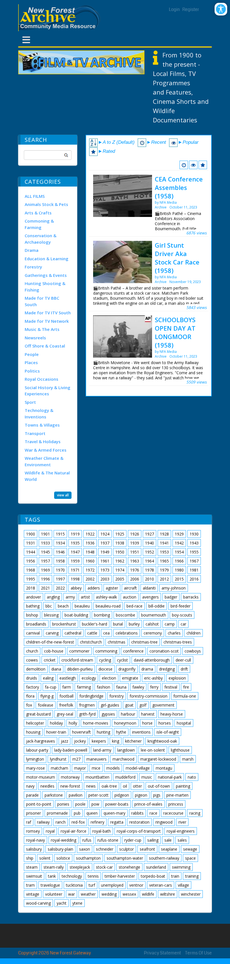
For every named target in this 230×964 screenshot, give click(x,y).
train (175, 876)
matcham (59, 768)
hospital (184, 723)
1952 (149, 552)
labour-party (37, 750)
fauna (121, 687)
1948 (90, 552)
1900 (30, 534)
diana (56, 669)
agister (112, 588)
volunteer (53, 894)
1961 (104, 561)
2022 (60, 588)
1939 (134, 543)
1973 (104, 570)
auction (129, 597)
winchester (191, 894)
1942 (179, 543)
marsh (188, 759)
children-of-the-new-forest (50, 642)
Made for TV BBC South (42, 301)
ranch (61, 822)
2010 (149, 579)
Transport (35, 433)
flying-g (47, 696)
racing (194, 813)
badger (171, 597)
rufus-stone (107, 840)
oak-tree (109, 786)
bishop (32, 615)
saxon (84, 849)
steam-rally (53, 867)
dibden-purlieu (80, 669)
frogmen (87, 705)
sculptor (126, 849)
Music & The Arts (42, 329)
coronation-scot (164, 651)
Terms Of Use (198, 953)
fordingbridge (91, 696)
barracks (191, 597)
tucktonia (74, 885)
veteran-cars (160, 885)
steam (32, 867)
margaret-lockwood (158, 759)
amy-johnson (174, 588)
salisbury (34, 849)
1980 (179, 570)
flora (30, 696)
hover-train (56, 732)
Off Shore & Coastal (45, 346)
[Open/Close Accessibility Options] (221, 9)
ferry (154, 687)
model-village (138, 768)
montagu (164, 768)
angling (53, 597)
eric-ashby (153, 678)
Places (31, 362)
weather (88, 894)
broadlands (36, 624)
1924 (104, 534)
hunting (103, 732)
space (190, 858)
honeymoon (125, 723)
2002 (90, 579)
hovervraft (81, 732)
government (163, 705)
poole (80, 804)
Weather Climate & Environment (44, 461)
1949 (104, 552)
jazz (64, 741)
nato (192, 777)
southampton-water (125, 858)
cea (106, 633)
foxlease (45, 705)
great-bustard (38, 714)
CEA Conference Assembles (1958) (179, 187)
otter (137, 786)
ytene (77, 903)
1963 (134, 561)
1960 (90, 561)
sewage (190, 849)
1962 (119, 561)
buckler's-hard (94, 624)
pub (77, 813)
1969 (45, 570)
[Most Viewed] (193, 165)
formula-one (184, 696)
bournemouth (153, 615)
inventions (141, 732)
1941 (164, 543)
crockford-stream (77, 660)
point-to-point (38, 804)
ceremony (153, 633)
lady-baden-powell (70, 750)
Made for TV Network (47, 321)
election (109, 678)
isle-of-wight (168, 732)
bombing (102, 615)
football (66, 696)
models (113, 768)
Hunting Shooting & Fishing (45, 287)
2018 (30, 588)
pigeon (141, 795)
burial (118, 624)
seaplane (169, 849)
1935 (75, 543)
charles (174, 633)
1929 (179, 534)
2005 (119, 579)
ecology (89, 678)
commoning (106, 651)
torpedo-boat (153, 876)
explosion (177, 678)
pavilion (75, 795)
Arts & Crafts (38, 213)
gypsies (108, 714)
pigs (156, 795)
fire (186, 687)
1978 (149, 570)
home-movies (95, 723)
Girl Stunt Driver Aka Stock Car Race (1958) (177, 258)
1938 (119, 543)
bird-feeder (180, 606)
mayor (80, 768)
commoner (79, 651)
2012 (164, 579)
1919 (75, 534)
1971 (75, 570)
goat (129, 705)
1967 (194, 561)
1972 (90, 570)
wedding (109, 894)
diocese (105, 669)
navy (30, 786)
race (153, 813)
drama (147, 669)
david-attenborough (152, 660)
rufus (86, 840)
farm (66, 687)
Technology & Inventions (39, 413)
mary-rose (35, 768)
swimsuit (34, 876)
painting (183, 786)
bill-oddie (156, 606)
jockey (80, 741)
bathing (33, 606)
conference (133, 651)
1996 (45, 579)
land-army (102, 750)
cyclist (122, 660)
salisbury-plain (60, 849)
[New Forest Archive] (60, 17)
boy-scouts (182, 615)
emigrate (130, 678)
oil (125, 786)
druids (31, 678)
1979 (164, 570)
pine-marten (177, 795)
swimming (181, 867)
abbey (76, 588)
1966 (179, 561)
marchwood (123, 759)
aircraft (130, 588)
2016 (194, 579)
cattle (92, 633)
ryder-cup (132, 840)
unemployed (112, 885)
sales (182, 840)
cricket (50, 660)
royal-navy (35, 840)
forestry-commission (148, 696)
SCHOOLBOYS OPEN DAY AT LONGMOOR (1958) (175, 332)
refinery (97, 822)
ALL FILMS (35, 196)
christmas (116, 642)
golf (142, 705)
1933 (45, 543)
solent (44, 858)
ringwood (164, 822)
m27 (76, 759)
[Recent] (184, 165)
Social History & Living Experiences (47, 391)
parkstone (54, 795)
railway (43, 822)
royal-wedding (63, 840)
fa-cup (50, 687)
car (183, 624)
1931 (30, 543)
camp (170, 624)
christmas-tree (144, 642)
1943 (194, 543)
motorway (70, 777)
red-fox (78, 822)
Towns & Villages (42, 425)
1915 (60, 534)
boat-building (76, 615)
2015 (179, 579)
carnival (33, 633)
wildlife (148, 894)
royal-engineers (181, 831)
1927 (149, 534)
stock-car (104, 867)
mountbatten (97, 777)
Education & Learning (46, 258)
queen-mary (114, 813)
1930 (194, 534)
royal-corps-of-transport (139, 831)
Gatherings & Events (46, 275)
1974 (119, 570)
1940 (149, 543)
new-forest (70, 786)
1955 (194, 552)
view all (63, 495)
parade (32, 795)
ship (29, 858)
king (115, 741)
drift (184, 669)
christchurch (91, 642)
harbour (128, 714)
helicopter (35, 723)
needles (47, 786)
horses (164, 723)
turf (92, 885)
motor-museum (40, 777)
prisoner (33, 813)
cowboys (193, 651)
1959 (75, 561)
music (146, 777)
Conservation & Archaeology (40, 239)
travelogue (50, 885)
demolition (35, 669)
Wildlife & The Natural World (47, 476)
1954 (179, 552)
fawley (138, 687)
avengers (150, 597)
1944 (30, 552)
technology (72, 876)
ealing (48, 678)
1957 (45, 561)
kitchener (133, 741)
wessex (129, 894)
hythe (121, 732)
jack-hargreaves (40, 741)
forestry (116, 696)
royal (50, 831)
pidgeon (121, 795)
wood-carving (38, 903)
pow (95, 804)
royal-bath (101, 831)
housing (33, 732)
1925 (119, 534)
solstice (63, 858)
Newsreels (35, 337)
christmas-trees (178, 642)
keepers (99, 741)
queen (92, 813)
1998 (75, 579)
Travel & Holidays (43, 441)
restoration (139, 822)
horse (147, 723)
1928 (164, 534)
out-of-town (159, 786)
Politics (32, 371)
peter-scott (98, 795)
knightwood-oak (162, 741)
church (32, 651)
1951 (134, 552)
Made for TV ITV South (48, 312)
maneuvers (96, 759)
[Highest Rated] (203, 165)
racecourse (173, 813)
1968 (30, 570)
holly (73, 723)
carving (52, 633)
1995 (30, 579)
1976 (134, 570)
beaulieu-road (108, 606)
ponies (63, 804)
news (91, 786)
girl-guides (110, 705)
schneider (104, 849)
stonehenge (129, 867)
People (32, 354)
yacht (61, 903)
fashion (103, 687)
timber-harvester (120, 876)
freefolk (66, 705)
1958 (60, 561)
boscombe (125, 615)
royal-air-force (73, 831)
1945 (45, 552)
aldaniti (149, 588)
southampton (88, 858)
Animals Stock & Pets (46, 204)
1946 (60, 552)
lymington (35, 759)
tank (52, 876)
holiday (56, 723)
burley (134, 624)
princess (175, 804)
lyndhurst (58, 759)
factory (32, 687)
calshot (152, 624)
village (183, 885)
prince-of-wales (148, 804)
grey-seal (65, 714)
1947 (75, 552)
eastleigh (67, 678)
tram (30, 885)
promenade (57, 813)
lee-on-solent (153, 750)
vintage (32, 894)
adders (94, 588)
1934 (60, 543)
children (194, 633)
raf (28, 822)
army (70, 597)
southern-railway (164, 858)
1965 (164, 561)
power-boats (116, 804)
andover (33, 597)
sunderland (156, 867)
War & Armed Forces (45, 450)
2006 (134, 579)
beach (63, 606)
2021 (45, 588)
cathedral (73, 633)
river (182, 822)
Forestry (33, 267)
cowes (32, 660)
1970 (60, 570)
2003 (104, 579)
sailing (152, 840)
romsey (33, 831)
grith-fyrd (87, 714)
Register (190, 9)
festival (170, 687)
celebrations (127, 633)
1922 (90, 534)
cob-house (53, 651)
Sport (30, 402)
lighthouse (180, 750)
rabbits (137, 813)
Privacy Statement (162, 953)
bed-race (134, 606)
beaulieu (82, 606)
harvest (148, 714)
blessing (51, 615)
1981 (194, 570)
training (192, 876)
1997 (60, 579)
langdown (126, 750)
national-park (170, 777)
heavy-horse (171, 714)
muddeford (125, 777)
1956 (30, 561)
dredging (167, 669)
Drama (31, 250)
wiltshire (167, 894)
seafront (147, 849)
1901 (45, 534)
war (71, 894)
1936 (90, 543)
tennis (93, 876)
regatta (116, 822)
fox (29, 705)
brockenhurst (64, 624)
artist (85, 597)
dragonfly (126, 669)
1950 (119, 552)
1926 (134, 534)
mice (96, 768)
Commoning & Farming (39, 224)
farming (84, 687)
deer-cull (183, 660)
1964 (149, 561)
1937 (104, 543)
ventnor (136, 885)
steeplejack (80, 867)
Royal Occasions (41, 379)
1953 (164, 552)
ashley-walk (106, 597)
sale (168, 840)
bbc (48, 606)
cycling (105, 660)
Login (174, 9)
